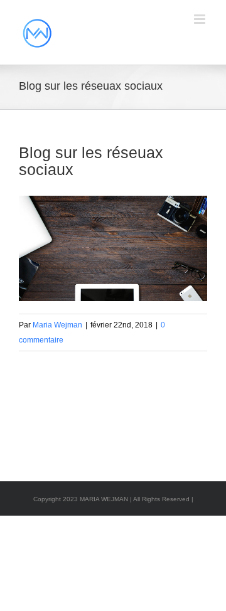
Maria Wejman (57, 325)
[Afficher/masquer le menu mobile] (200, 19)
